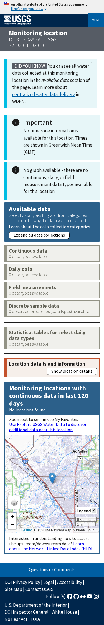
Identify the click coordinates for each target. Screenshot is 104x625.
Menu (96, 19)
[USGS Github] (76, 598)
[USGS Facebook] (69, 598)
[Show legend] (94, 510)
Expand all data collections (39, 235)
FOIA (35, 619)
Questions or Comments (52, 569)
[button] (52, 478)
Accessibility (69, 582)
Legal (48, 582)
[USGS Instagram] (96, 598)
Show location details (71, 371)
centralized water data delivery (43, 94)
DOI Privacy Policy (22, 582)
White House (64, 612)
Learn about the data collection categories (49, 226)
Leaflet (26, 530)
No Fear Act (15, 619)
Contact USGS (39, 589)
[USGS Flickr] (83, 598)
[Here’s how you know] (52, 7)
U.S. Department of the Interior (35, 605)
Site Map (13, 589)
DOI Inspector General (26, 612)
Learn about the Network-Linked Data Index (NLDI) (51, 546)
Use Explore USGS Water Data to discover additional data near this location (48, 426)
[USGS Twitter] (63, 598)
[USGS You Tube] (89, 598)
